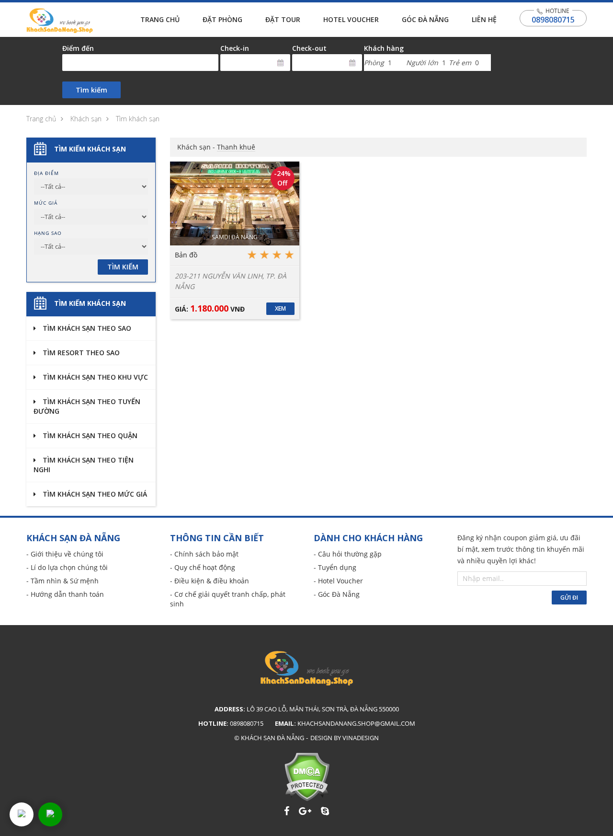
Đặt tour (282, 19)
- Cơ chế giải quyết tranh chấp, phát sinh (227, 599)
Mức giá (45, 202)
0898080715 (553, 19)
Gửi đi (569, 597)
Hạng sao (48, 233)
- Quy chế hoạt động (202, 567)
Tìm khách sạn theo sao (86, 328)
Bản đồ (186, 254)
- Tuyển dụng (335, 567)
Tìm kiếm (91, 89)
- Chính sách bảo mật (204, 553)
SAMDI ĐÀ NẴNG (235, 237)
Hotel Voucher (351, 19)
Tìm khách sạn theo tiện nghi (84, 464)
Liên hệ (484, 19)
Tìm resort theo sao (80, 352)
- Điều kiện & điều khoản (209, 580)
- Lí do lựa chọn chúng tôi (67, 567)
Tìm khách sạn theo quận (89, 435)
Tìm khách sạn (137, 118)
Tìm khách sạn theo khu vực (94, 377)
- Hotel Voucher (338, 580)
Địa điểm (46, 173)
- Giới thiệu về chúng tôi (64, 553)
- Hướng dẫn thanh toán (65, 594)
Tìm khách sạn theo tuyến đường (87, 406)
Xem (280, 308)
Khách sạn (86, 118)
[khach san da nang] (22, 814)
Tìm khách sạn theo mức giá (94, 494)
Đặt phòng (222, 19)
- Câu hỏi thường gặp (348, 553)
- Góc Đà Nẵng (337, 594)
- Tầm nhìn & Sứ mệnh (62, 580)
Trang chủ (160, 19)
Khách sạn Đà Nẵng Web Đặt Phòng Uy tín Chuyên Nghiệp (59, 20)
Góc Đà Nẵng (425, 19)
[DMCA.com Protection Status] (307, 776)
